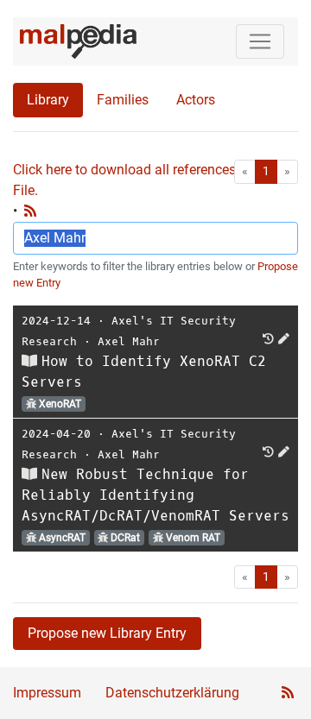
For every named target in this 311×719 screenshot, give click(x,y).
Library (48, 99)
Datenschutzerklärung (172, 692)
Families (123, 99)
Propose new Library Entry (107, 633)
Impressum (47, 692)
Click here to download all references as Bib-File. (147, 180)
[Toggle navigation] (260, 41)
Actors (195, 99)
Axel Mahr (129, 341)
